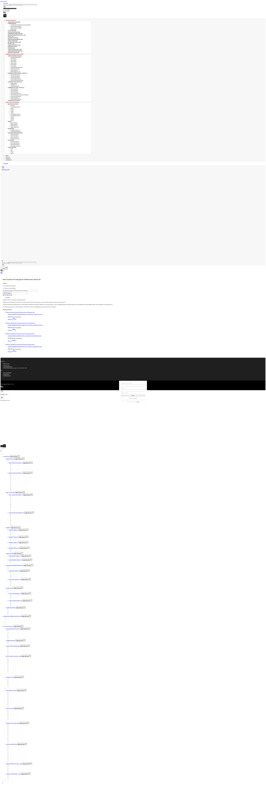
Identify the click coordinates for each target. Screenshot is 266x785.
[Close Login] (2, 391)
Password (123, 388)
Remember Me (125, 393)
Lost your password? (133, 398)
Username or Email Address (126, 383)
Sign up (138, 401)
